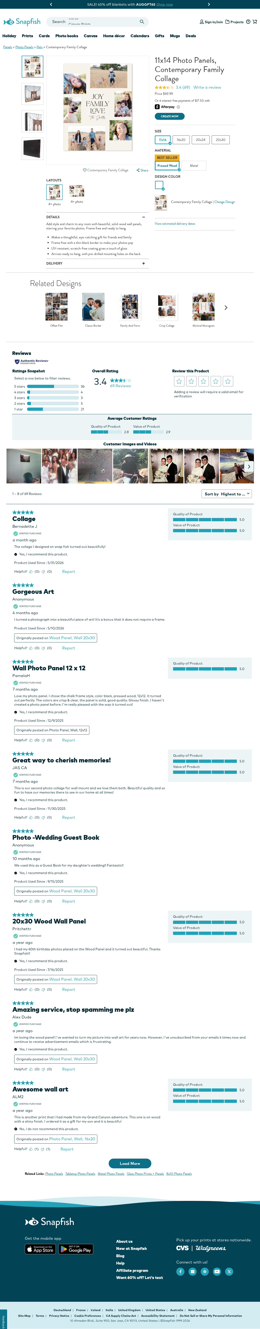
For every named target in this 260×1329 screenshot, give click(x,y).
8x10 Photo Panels (179, 1173)
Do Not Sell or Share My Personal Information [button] (211, 1316)
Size (158, 131)
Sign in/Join (214, 22)
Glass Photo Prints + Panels (145, 1173)
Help (120, 1263)
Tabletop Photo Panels (80, 1173)
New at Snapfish (131, 1248)
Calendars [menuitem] (140, 35)
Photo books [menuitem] (66, 35)
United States (156, 1310)
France (81, 1310)
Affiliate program (132, 1270)
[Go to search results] (142, 21)
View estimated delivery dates (175, 223)
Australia (177, 1310)
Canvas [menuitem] (91, 35)
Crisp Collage (166, 326)
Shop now (163, 4)
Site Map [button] (24, 1316)
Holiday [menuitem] (9, 35)
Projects (237, 22)
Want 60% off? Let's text (139, 1277)
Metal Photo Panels (111, 1173)
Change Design (224, 201)
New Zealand (197, 1310)
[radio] (159, 185)
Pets (39, 47)
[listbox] (195, 163)
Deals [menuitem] (191, 35)
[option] (32, 66)
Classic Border (93, 326)
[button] (84, 170)
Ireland (96, 1310)
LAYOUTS (53, 180)
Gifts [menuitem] (159, 35)
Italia (110, 1310)
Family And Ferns (130, 326)
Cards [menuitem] (44, 35)
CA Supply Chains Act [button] (121, 1316)
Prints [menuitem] (27, 35)
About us (124, 1241)
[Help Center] (248, 22)
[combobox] (97, 22)
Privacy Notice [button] (59, 1316)
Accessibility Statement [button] (158, 1316)
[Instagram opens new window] (194, 1269)
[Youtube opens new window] (219, 1269)
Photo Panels (24, 47)
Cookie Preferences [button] (87, 1316)
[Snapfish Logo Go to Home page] (21, 22)
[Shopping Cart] (254, 22)
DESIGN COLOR (167, 176)
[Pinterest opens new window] (207, 1269)
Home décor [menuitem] (114, 35)
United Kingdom (129, 1310)
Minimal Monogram (204, 326)
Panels (7, 47)
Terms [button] (40, 1316)
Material (163, 150)
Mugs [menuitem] (175, 35)
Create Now (170, 116)
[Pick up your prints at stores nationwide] (182, 1247)
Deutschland (63, 1310)
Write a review (207, 87)
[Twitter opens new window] (231, 1269)
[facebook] (182, 1269)
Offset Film (56, 326)
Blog (120, 1255)
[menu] (142, 170)
